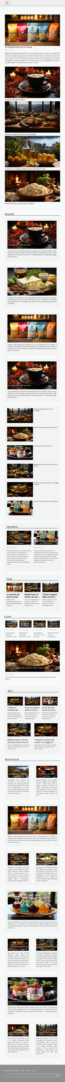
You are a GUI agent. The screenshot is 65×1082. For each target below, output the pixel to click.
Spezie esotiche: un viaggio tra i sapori (19, 542)
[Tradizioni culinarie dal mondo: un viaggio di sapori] (20, 489)
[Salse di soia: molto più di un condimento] (20, 508)
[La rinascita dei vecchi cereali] (32, 30)
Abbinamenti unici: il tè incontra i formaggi (26, 291)
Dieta (22, 1070)
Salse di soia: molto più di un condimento (46, 501)
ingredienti (15, 1070)
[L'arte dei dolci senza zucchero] (20, 452)
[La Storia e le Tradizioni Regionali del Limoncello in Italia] (32, 151)
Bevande (7, 1070)
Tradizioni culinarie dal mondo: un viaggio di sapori (46, 483)
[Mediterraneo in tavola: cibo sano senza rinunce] (20, 471)
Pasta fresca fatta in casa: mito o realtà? (19, 203)
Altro (33, 1070)
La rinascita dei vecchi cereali (18, 47)
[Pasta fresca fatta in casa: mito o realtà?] (32, 186)
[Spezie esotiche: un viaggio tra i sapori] (19, 538)
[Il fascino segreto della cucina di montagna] (32, 117)
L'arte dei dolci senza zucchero (43, 446)
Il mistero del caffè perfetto (15, 100)
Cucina (28, 1070)
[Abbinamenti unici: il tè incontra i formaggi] (32, 282)
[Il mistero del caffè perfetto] (32, 82)
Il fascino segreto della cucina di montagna (20, 134)
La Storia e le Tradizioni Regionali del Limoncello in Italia (25, 169)
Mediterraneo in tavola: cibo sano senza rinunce (45, 465)
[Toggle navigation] (7, 2)
